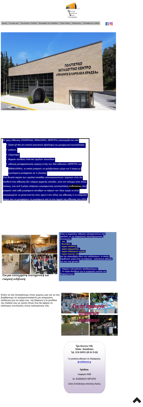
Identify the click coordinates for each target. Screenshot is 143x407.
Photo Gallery (65, 23)
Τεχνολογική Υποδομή (28, 23)
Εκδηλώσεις (76, 23)
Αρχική (4, 23)
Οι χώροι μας (14, 23)
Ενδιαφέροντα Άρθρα (91, 23)
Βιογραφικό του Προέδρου (48, 23)
